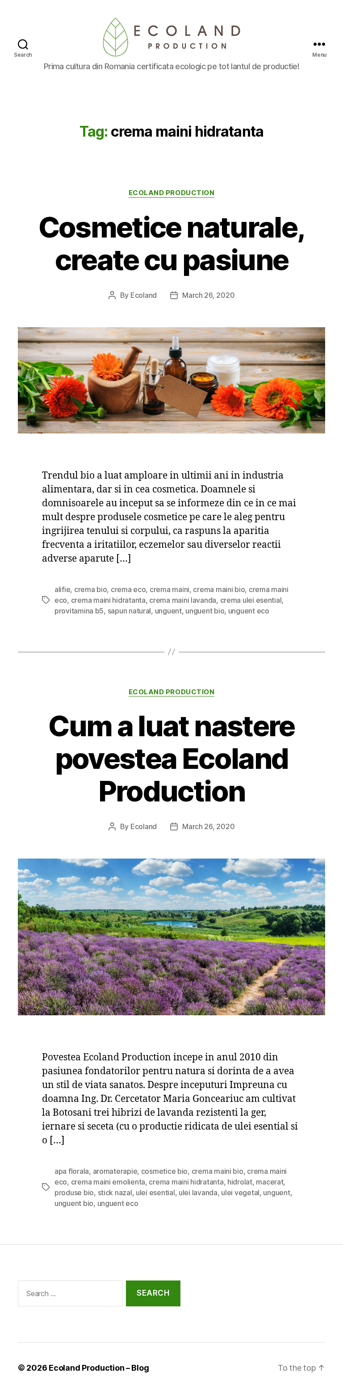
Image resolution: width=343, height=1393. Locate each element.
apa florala (71, 1171)
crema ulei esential (251, 600)
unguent (168, 610)
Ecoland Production (172, 193)
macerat (269, 1181)
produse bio (74, 1192)
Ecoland (143, 295)
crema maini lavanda (182, 600)
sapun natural (129, 610)
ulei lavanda (198, 1192)
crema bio (90, 589)
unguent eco (248, 610)
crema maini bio (219, 589)
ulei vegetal (240, 1192)
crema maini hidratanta (108, 600)
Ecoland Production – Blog (99, 1367)
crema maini (169, 589)
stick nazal (115, 1192)
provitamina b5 (79, 610)
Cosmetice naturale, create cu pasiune (171, 243)
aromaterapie (115, 1171)
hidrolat (239, 1181)
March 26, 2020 (208, 295)
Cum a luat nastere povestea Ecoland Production (171, 758)
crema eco (128, 589)
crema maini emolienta (108, 1181)
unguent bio (204, 610)
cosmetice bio (164, 1171)
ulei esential (155, 1192)
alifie (62, 589)
